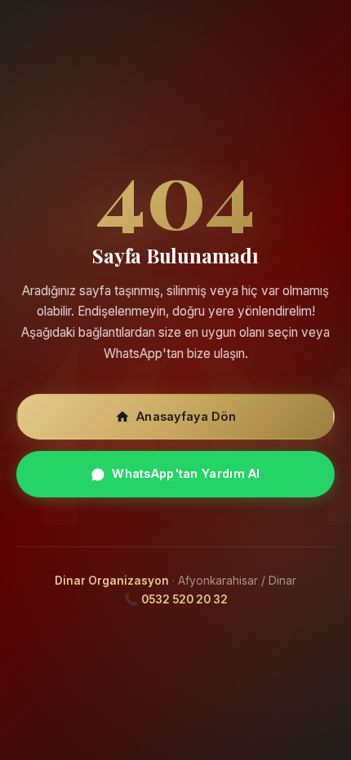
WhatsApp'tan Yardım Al (186, 473)
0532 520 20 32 (184, 599)
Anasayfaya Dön (186, 416)
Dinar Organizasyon (112, 580)
